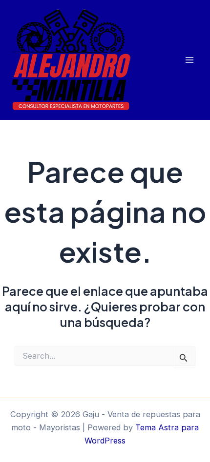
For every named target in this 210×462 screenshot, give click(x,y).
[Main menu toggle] (189, 60)
